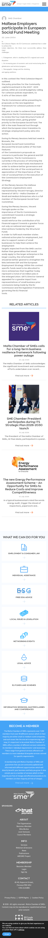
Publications (24, 853)
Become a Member (24, 826)
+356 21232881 (24, 888)
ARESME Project (24, 856)
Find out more (22, 376)
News (24, 850)
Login (24, 869)
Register (35, 4)
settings (21, 930)
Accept (7, 934)
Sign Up (24, 872)
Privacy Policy (10, 897)
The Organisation (24, 823)
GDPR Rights (24, 897)
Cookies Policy (37, 897)
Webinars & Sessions (24, 848)
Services (24, 845)
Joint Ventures (24, 832)
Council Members (24, 834)
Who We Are (24, 829)
